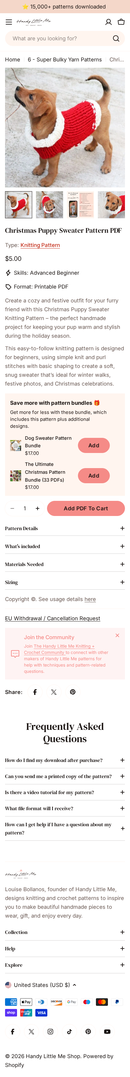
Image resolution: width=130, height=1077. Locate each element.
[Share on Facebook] (35, 692)
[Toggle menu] (9, 22)
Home (12, 59)
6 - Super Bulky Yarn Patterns (65, 59)
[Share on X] (54, 692)
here (90, 599)
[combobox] (65, 38)
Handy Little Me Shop (53, 1056)
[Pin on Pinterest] (72, 692)
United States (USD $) (42, 985)
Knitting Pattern (40, 245)
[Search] (116, 38)
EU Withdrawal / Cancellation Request (52, 618)
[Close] (117, 635)
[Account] (108, 22)
